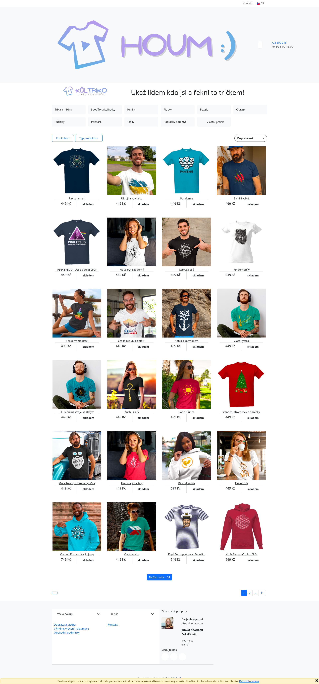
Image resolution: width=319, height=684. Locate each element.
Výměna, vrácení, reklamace (71, 628)
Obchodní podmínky (67, 632)
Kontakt (248, 3)
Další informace (249, 681)
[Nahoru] (54, 593)
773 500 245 (278, 42)
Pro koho (62, 138)
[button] (260, 3)
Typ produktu (87, 138)
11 (262, 593)
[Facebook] (173, 656)
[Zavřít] (317, 680)
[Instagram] (165, 656)
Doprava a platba (64, 624)
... (256, 593)
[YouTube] (182, 656)
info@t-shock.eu (192, 630)
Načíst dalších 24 (159, 577)
